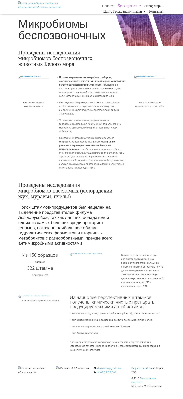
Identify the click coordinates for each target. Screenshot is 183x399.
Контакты (156, 11)
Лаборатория (154, 6)
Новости (108, 6)
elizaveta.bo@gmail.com (109, 368)
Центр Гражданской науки (122, 11)
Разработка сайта (141, 368)
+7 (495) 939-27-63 (106, 372)
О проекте (130, 6)
